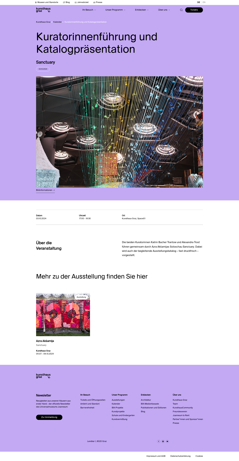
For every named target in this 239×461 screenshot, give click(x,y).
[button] (89, 10)
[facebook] (158, 441)
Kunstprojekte (118, 412)
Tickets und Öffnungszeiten (92, 400)
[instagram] (163, 441)
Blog (68, 2)
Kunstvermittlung (119, 419)
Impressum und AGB (156, 456)
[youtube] (167, 441)
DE (198, 2)
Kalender (57, 22)
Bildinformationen (44, 190)
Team (175, 404)
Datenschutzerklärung (180, 456)
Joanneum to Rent (181, 416)
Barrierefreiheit (87, 408)
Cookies (199, 456)
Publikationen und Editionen (153, 408)
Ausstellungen (118, 400)
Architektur (146, 400)
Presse (99, 2)
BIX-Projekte (117, 408)
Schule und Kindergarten (123, 416)
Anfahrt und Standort (89, 404)
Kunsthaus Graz (43, 22)
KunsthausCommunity (183, 408)
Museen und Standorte (47, 2)
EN (204, 2)
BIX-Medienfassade (150, 404)
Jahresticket (83, 2)
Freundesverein (180, 412)
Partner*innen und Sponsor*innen (188, 419)
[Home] (43, 9)
